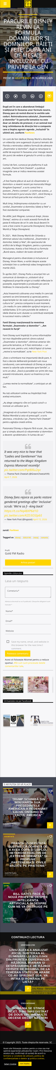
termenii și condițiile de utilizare (18, 1055)
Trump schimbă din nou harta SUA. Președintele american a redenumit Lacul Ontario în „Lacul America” (28, 807)
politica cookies (37, 1058)
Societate (24, 17)
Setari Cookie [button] (10, 1064)
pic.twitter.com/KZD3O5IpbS (23, 515)
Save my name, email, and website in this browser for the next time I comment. (30, 641)
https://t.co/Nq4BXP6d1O (21, 511)
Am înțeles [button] (25, 1063)
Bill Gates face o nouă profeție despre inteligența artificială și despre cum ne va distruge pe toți (28, 902)
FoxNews (30, 132)
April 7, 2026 (10, 477)
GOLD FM (27, 537)
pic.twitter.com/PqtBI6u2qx (22, 470)
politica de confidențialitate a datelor (23, 1057)
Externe (8, 791)
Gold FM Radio (23, 78)
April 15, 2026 (40, 519)
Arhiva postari (28, 562)
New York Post (39, 351)
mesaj (35, 537)
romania (44, 537)
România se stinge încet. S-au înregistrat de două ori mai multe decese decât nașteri (28, 1013)
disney (18, 537)
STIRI (34, 17)
